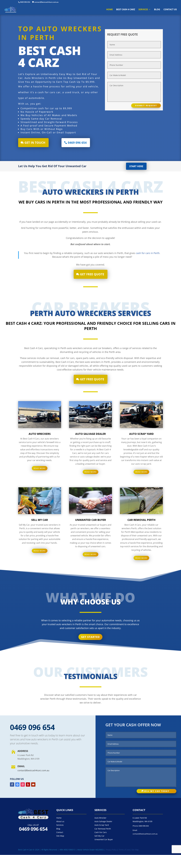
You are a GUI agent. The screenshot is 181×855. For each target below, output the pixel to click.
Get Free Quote (92, 274)
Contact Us (170, 9)
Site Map (60, 836)
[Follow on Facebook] (12, 784)
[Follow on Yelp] (28, 784)
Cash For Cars (100, 832)
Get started (90, 637)
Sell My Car (99, 836)
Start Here (136, 166)
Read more (40, 468)
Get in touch (35, 142)
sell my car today (156, 791)
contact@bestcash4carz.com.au (33, 770)
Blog (157, 9)
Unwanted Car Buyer (103, 839)
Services (143, 9)
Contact (59, 832)
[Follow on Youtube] (33, 784)
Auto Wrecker (100, 818)
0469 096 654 (25, 2)
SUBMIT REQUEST (146, 105)
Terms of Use (124, 849)
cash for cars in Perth (148, 253)
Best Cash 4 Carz (125, 9)
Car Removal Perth (102, 828)
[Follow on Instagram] (23, 784)
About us (60, 821)
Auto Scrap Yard (101, 825)
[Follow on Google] (17, 784)
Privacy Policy (111, 849)
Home (109, 9)
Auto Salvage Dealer (103, 821)
